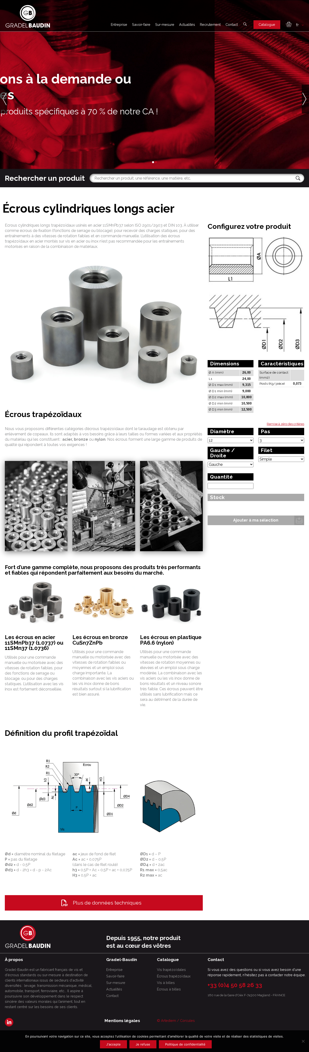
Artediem (168, 1020)
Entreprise (119, 24)
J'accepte (113, 1044)
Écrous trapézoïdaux (173, 976)
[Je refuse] (303, 1041)
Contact (231, 24)
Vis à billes (166, 983)
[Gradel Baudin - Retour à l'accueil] (28, 16)
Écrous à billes (169, 989)
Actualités (187, 24)
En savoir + (27, 131)
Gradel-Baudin (67, 131)
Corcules (187, 1020)
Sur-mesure (164, 24)
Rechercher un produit (45, 178)
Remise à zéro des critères (285, 424)
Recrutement (210, 24)
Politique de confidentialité (185, 1044)
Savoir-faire (141, 24)
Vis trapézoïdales (171, 970)
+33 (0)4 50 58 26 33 (235, 985)
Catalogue (267, 24)
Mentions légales (122, 1020)
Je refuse (143, 1044)
